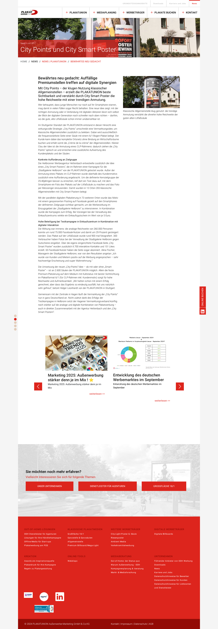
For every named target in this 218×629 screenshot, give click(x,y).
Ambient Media (118, 541)
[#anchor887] (15, 329)
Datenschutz (140, 624)
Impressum (126, 624)
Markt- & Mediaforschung (123, 572)
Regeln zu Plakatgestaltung (38, 568)
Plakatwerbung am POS (36, 545)
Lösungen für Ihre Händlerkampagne (42, 537)
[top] (15, 316)
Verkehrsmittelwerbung (122, 545)
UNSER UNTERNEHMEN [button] (49, 486)
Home (23, 61)
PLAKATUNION (78, 13)
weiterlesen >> (99, 400)
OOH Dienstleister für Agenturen (40, 534)
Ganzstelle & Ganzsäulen (80, 537)
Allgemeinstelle (75, 541)
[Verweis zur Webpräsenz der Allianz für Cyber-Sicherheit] (44, 609)
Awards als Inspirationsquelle (39, 561)
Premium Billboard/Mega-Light (83, 545)
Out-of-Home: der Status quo (125, 561)
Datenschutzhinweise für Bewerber (171, 576)
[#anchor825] (15, 319)
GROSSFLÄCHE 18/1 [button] (164, 486)
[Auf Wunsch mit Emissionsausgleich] (144, 353)
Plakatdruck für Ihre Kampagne (40, 564)
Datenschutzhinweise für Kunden (171, 580)
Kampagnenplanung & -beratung (127, 568)
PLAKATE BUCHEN (165, 13)
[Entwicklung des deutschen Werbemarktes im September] (78, 353)
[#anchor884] (15, 322)
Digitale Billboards (163, 534)
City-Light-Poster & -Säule (124, 534)
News (194, 3)
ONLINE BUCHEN (202, 297)
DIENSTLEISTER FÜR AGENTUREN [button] (107, 486)
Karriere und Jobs (177, 3)
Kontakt (191, 13)
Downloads (158, 3)
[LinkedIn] (202, 311)
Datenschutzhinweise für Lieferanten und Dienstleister (172, 586)
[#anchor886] (15, 326)
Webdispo (73, 561)
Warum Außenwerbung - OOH (125, 564)
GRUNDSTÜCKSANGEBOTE (135, 3)
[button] (38, 386)
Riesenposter (117, 537)
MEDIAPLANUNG (106, 13)
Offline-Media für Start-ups (37, 541)
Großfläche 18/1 (76, 534)
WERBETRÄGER (135, 13)
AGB (151, 624)
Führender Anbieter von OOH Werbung (173, 561)
